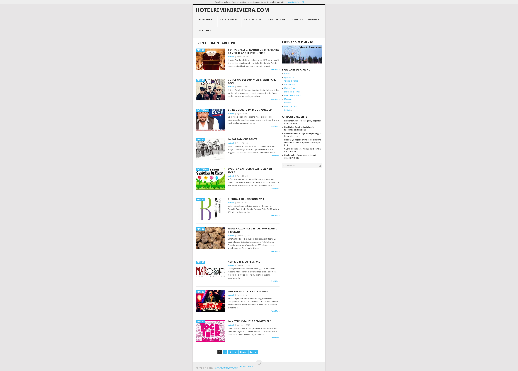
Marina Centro (290, 88)
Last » (253, 352)
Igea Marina (289, 77)
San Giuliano (289, 84)
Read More (275, 69)
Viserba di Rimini (291, 81)
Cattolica (287, 110)
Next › (243, 352)
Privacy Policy (247, 366)
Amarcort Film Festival (244, 261)
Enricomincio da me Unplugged (250, 109)
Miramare (288, 99)
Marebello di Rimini (292, 92)
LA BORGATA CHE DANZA (242, 139)
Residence (313, 19)
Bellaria (287, 74)
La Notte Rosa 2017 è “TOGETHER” (249, 321)
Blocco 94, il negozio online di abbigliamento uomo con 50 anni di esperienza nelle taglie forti (302, 142)
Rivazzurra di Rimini (292, 95)
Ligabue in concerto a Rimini (248, 291)
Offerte (296, 19)
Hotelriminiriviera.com (232, 10)
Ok (303, 2)
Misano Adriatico (291, 106)
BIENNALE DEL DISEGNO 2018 (246, 199)
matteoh (231, 57)
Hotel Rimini (205, 19)
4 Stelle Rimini (228, 19)
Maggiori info (293, 2)
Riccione (203, 30)
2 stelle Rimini (276, 19)
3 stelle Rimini (252, 19)
